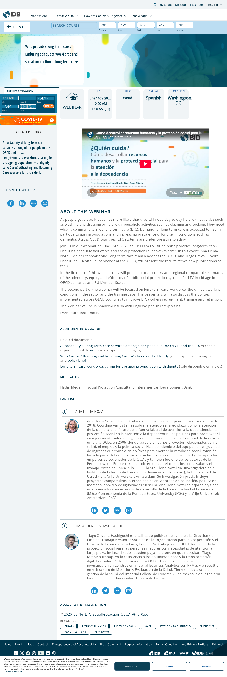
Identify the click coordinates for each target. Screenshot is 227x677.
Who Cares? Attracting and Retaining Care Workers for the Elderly (27, 170)
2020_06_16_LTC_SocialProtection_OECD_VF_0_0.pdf (107, 614)
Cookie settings (132, 666)
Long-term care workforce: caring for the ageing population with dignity (28, 160)
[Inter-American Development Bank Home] (11, 16)
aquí (94, 350)
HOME (18, 26)
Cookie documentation (13, 672)
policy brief (77, 360)
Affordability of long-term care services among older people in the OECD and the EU (129, 345)
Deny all (169, 666)
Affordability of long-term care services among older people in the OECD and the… (26, 147)
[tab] (143, 411)
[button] (143, 412)
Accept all (206, 666)
